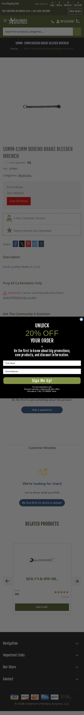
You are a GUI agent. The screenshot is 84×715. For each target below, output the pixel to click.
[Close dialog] (81, 319)
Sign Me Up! (42, 380)
